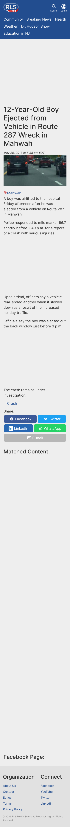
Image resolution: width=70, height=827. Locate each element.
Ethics (7, 797)
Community (13, 19)
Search (54, 10)
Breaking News (39, 19)
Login (64, 10)
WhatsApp (52, 428)
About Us (9, 786)
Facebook (22, 419)
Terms (7, 803)
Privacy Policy (13, 809)
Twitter (54, 419)
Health (60, 19)
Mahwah (14, 193)
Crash (12, 403)
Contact (8, 791)
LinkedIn (20, 428)
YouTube (47, 791)
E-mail (37, 438)
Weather (11, 26)
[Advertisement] (35, 74)
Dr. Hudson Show (35, 26)
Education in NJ (17, 33)
